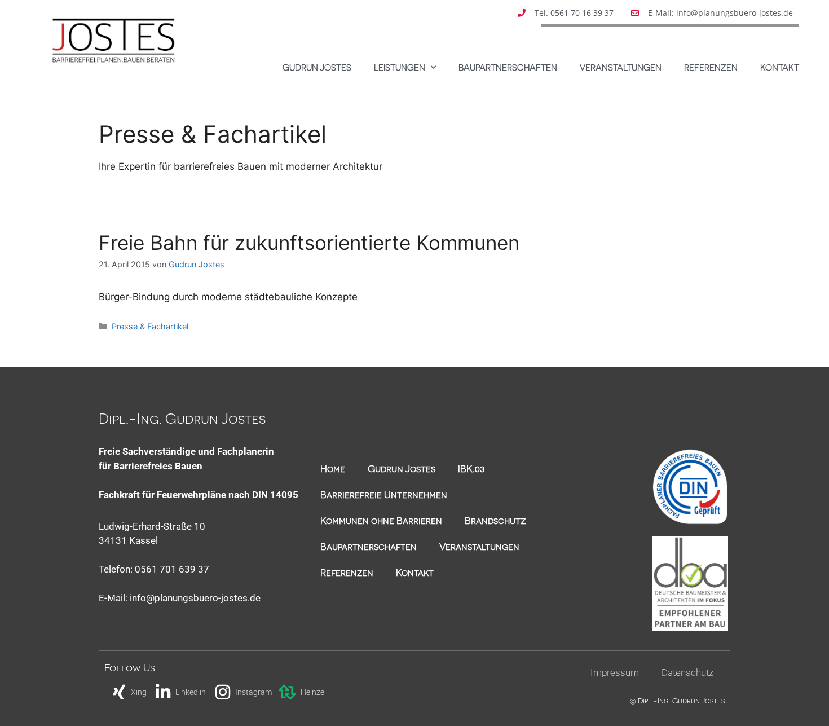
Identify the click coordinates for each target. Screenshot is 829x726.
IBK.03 (471, 468)
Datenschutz (687, 672)
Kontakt (779, 67)
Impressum (614, 672)
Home (332, 468)
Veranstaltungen (621, 67)
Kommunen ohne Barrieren (381, 520)
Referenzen (711, 67)
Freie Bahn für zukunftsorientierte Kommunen (309, 242)
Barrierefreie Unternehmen (383, 494)
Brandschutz (495, 520)
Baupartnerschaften (507, 67)
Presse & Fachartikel (150, 326)
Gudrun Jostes (317, 67)
